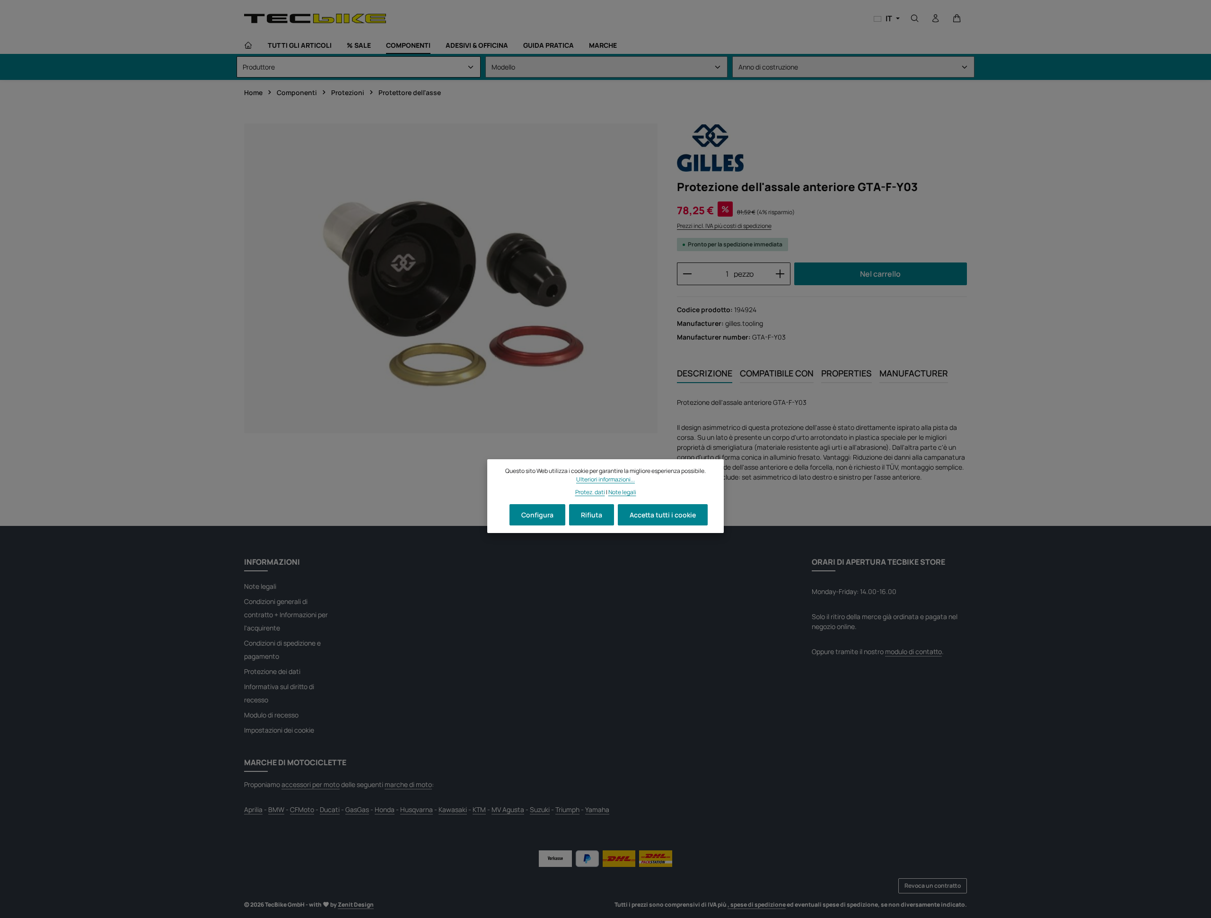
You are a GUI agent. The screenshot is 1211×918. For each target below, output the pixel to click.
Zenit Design (356, 905)
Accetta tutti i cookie (663, 514)
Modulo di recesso (271, 714)
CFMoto (302, 809)
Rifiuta (591, 514)
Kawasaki (453, 809)
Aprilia (253, 809)
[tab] (704, 374)
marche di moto (408, 784)
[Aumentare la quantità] (780, 273)
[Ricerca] (914, 18)
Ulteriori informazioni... (605, 479)
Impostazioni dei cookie (279, 730)
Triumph (567, 809)
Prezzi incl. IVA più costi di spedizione (724, 226)
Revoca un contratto (932, 886)
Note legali (260, 586)
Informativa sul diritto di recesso (279, 693)
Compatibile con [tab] (777, 373)
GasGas (357, 809)
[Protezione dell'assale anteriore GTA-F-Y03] (451, 278)
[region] (451, 278)
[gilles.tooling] (710, 148)
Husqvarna (416, 809)
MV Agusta (507, 809)
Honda (385, 809)
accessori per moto (310, 784)
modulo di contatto (913, 651)
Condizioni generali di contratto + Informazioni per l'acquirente (286, 614)
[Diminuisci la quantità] (687, 273)
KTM (479, 809)
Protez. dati (590, 492)
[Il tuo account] (935, 18)
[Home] (248, 45)
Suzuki (540, 809)
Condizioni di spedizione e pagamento (282, 649)
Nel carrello (880, 274)
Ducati (330, 809)
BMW (276, 809)
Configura (537, 514)
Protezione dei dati (272, 671)
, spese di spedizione (757, 905)
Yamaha (597, 809)
